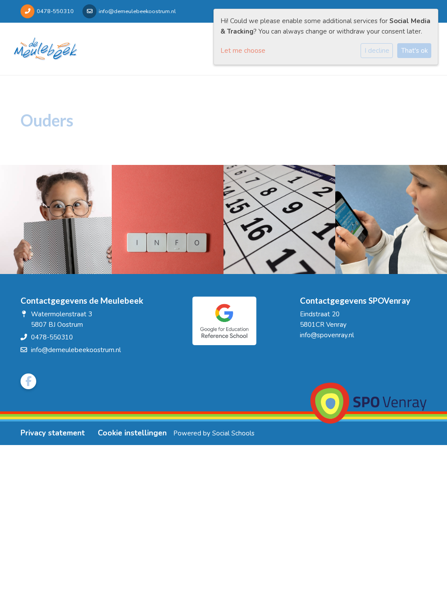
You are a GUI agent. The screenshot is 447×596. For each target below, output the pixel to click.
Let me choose (242, 50)
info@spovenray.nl (327, 335)
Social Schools (233, 433)
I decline (376, 50)
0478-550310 (55, 11)
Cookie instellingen (132, 433)
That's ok (414, 50)
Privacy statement (53, 433)
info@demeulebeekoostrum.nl (137, 11)
